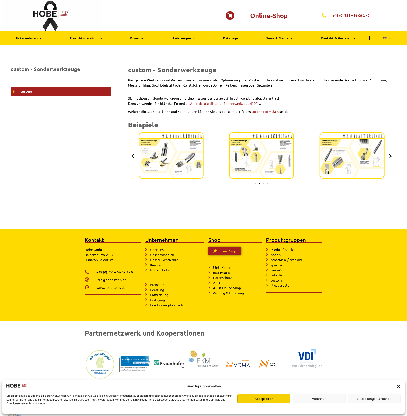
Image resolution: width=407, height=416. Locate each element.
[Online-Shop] (230, 15)
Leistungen (182, 38)
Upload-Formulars (265, 111)
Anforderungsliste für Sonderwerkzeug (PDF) (224, 103)
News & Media (277, 38)
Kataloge (230, 38)
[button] (398, 386)
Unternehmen (27, 38)
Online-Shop (269, 16)
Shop (214, 240)
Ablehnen (319, 399)
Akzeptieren (264, 399)
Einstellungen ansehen (374, 399)
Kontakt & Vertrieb (336, 38)
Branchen (137, 38)
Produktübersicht (84, 38)
